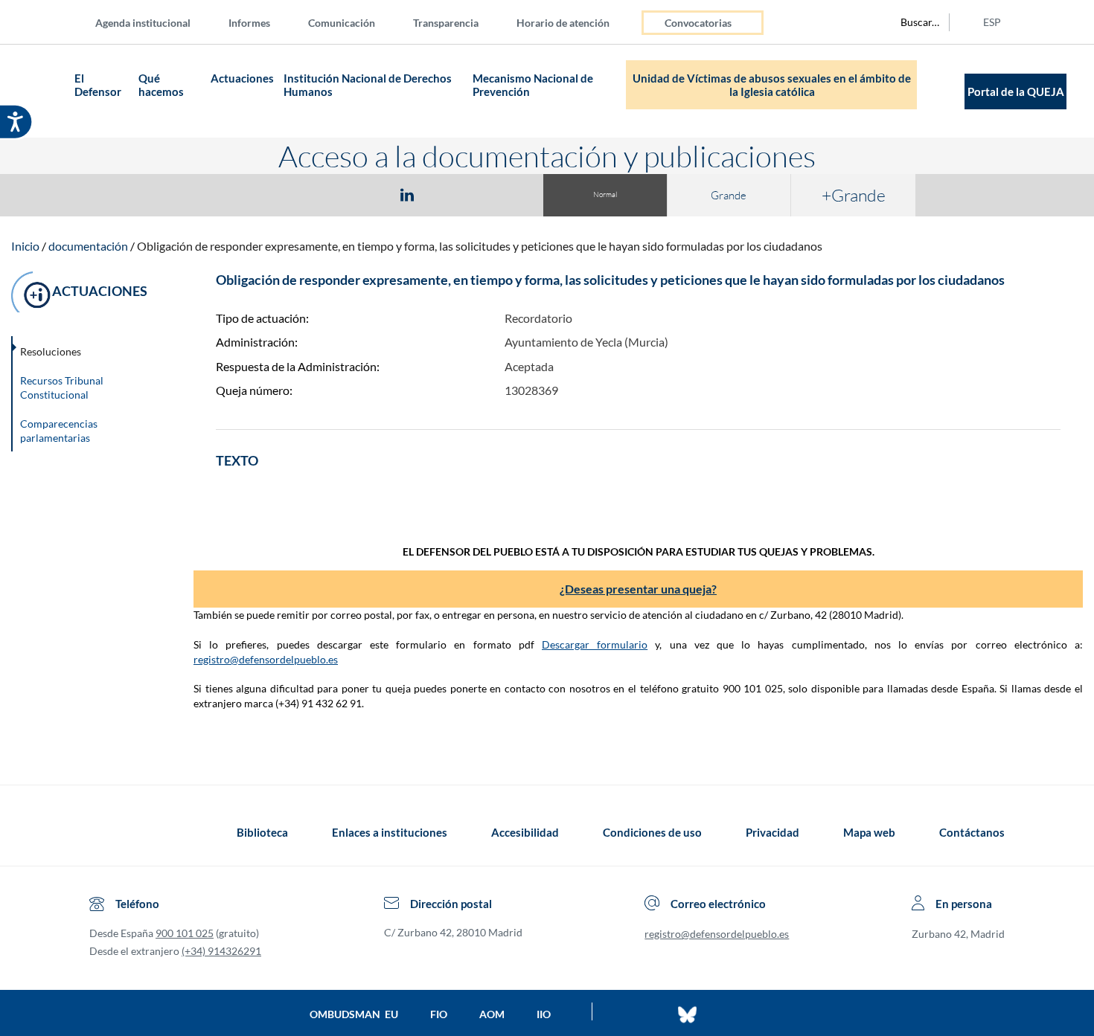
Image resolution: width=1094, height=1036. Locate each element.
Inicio (25, 246)
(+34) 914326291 (221, 951)
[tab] (321, 194)
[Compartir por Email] (451, 194)
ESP (992, 22)
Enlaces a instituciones (389, 832)
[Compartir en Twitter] (363, 194)
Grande (728, 195)
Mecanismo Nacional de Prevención (533, 84)
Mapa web (869, 832)
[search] (911, 22)
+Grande (854, 194)
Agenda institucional (143, 22)
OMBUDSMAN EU (354, 1014)
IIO (544, 1014)
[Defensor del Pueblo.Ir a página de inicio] (103, 832)
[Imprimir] (497, 194)
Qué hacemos (162, 84)
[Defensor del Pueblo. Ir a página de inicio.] (41, 91)
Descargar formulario (594, 644)
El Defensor (97, 84)
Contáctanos (972, 832)
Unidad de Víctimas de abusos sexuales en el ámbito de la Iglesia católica (772, 84)
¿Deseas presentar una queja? (638, 589)
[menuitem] (154, 22)
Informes (249, 22)
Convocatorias (698, 22)
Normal (605, 194)
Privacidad (772, 832)
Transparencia (446, 22)
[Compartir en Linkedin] (407, 194)
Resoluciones (50, 351)
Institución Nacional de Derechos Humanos (368, 84)
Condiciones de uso (652, 832)
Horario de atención (563, 22)
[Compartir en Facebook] (320, 194)
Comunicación (341, 22)
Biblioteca (262, 832)
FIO (438, 1014)
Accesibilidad (525, 832)
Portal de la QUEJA (1015, 91)
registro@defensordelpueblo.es (265, 659)
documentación (88, 246)
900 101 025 (185, 933)
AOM (492, 1014)
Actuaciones (242, 78)
